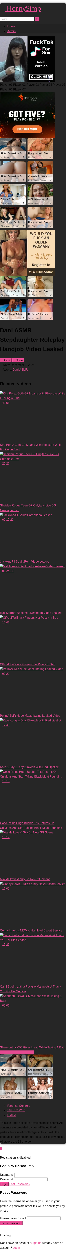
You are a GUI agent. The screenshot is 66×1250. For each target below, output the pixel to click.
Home (11, 26)
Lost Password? (19, 1184)
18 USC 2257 (16, 1110)
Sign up (36, 1242)
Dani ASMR (20, 369)
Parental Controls (18, 1105)
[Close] (1, 1152)
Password (6, 1179)
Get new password (11, 1223)
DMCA (11, 1115)
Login (4, 1184)
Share (19, 360)
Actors (11, 31)
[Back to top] (1, 1148)
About (6, 360)
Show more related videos (17, 1052)
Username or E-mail (13, 1218)
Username (7, 1174)
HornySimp (23, 8)
